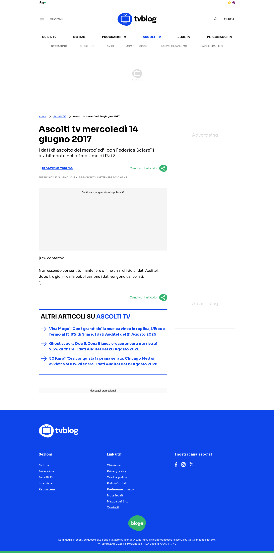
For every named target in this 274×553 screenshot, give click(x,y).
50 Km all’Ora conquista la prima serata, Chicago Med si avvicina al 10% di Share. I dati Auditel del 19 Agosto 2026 (103, 361)
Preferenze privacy (120, 489)
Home (42, 116)
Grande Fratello (211, 46)
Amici (110, 46)
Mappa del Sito (118, 501)
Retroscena (47, 489)
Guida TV (49, 37)
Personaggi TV (219, 37)
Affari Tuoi (87, 46)
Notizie (79, 37)
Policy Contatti (117, 483)
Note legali (115, 495)
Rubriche (238, 46)
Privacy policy (117, 471)
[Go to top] (235, 540)
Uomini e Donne (136, 46)
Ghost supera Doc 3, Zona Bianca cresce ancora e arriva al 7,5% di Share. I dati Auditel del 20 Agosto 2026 (103, 346)
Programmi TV (114, 37)
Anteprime (46, 471)
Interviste (239, 39)
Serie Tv (184, 37)
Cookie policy (117, 477)
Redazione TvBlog (57, 168)
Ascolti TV (152, 37)
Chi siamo (114, 465)
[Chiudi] (264, 11)
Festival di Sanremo (173, 46)
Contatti (113, 507)
